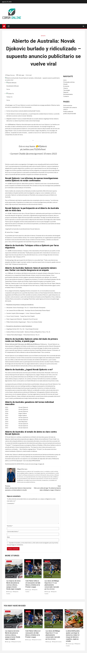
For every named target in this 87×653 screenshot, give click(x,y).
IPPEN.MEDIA (36, 460)
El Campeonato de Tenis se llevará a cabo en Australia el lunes (23, 352)
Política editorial (68, 111)
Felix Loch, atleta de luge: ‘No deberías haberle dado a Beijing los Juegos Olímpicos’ (47, 488)
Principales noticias (69, 82)
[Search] (83, 26)
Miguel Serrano (11, 75)
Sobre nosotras (67, 105)
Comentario (11, 503)
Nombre (10, 526)
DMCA (65, 109)
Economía (66, 86)
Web (8, 537)
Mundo (65, 84)
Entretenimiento (68, 94)
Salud (67, 611)
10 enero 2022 (50, 153)
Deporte (43, 35)
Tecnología (66, 90)
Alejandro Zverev (11, 118)
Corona (24, 116)
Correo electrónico (13, 531)
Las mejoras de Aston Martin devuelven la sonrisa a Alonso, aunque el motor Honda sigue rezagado (13, 585)
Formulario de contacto (70, 107)
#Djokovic (42, 146)
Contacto (66, 96)
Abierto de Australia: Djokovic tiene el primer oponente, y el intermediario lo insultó (18, 488)
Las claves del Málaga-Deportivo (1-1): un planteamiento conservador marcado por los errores (52, 585)
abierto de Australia (29, 111)
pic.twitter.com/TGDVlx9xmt (33, 149)
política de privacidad (69, 113)
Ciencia (65, 88)
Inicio (65, 80)
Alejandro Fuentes (17, 641)
